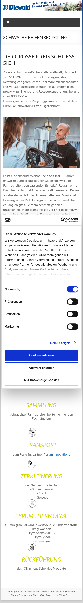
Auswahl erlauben (41, 367)
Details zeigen (60, 343)
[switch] (72, 301)
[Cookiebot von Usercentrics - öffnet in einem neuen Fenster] (60, 220)
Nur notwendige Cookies (41, 380)
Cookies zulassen (41, 355)
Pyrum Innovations (57, 454)
